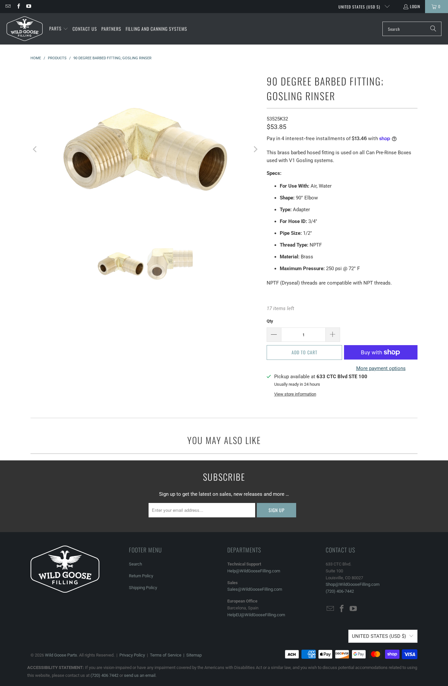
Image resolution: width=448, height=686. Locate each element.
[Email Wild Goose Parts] (7, 6)
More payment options (381, 368)
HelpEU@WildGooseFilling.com (256, 614)
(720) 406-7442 (340, 591)
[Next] (255, 149)
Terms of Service (165, 655)
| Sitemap (191, 655)
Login (415, 6)
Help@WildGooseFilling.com (253, 570)
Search (135, 564)
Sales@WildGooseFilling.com (254, 589)
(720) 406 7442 (104, 675)
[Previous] (35, 149)
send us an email (139, 675)
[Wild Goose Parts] (25, 28)
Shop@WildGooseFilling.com (352, 584)
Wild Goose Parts (61, 655)
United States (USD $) (359, 6)
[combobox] (411, 29)
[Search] (433, 29)
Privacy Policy (132, 655)
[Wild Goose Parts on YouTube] (28, 6)
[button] (58, 29)
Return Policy (141, 575)
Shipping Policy (143, 587)
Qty (270, 321)
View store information (295, 394)
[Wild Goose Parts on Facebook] (18, 6)
